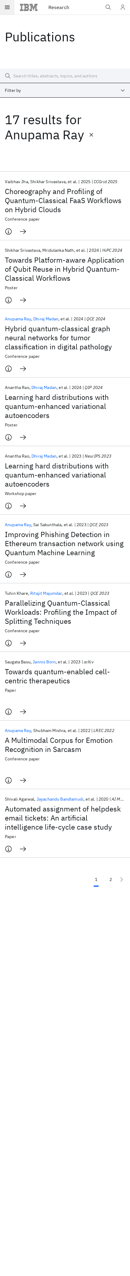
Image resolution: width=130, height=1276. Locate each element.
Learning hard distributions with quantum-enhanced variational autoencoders (57, 406)
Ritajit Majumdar (46, 593)
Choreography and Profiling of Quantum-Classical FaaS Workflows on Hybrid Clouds (63, 200)
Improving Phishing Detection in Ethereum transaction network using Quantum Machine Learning (64, 543)
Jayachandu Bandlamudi (60, 799)
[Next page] (121, 879)
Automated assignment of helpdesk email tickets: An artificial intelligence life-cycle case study (63, 817)
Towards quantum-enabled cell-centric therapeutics (57, 676)
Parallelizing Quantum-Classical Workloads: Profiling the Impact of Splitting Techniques (61, 612)
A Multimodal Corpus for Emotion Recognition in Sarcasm (59, 745)
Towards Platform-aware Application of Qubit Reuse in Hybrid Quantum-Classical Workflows (64, 269)
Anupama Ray (18, 319)
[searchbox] (65, 76)
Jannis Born (44, 662)
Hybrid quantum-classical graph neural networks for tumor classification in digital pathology (58, 337)
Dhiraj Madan (45, 319)
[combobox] (65, 90)
